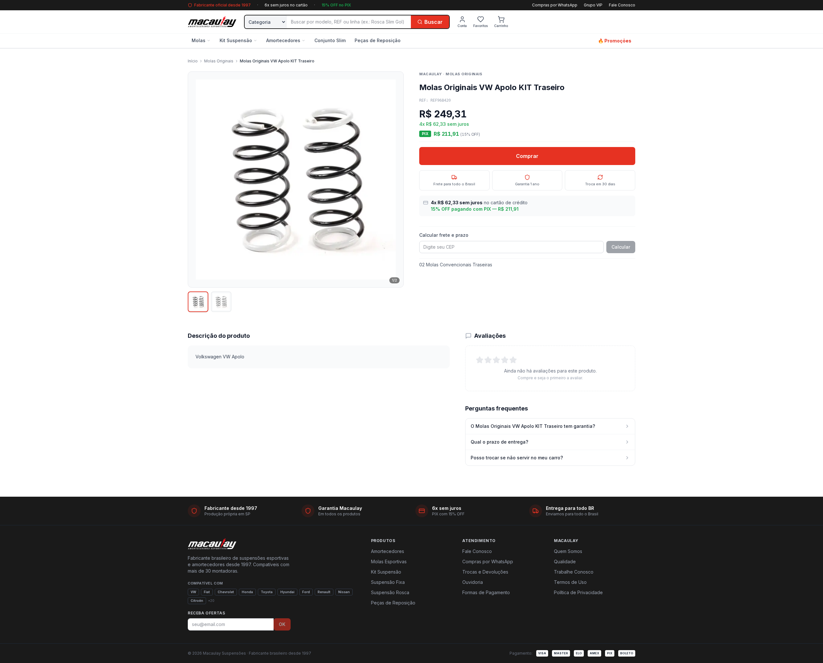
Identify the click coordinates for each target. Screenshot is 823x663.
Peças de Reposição (378, 40)
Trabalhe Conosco (573, 572)
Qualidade (565, 561)
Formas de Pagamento (486, 592)
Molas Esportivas (389, 561)
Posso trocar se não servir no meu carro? (517, 457)
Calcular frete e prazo (443, 235)
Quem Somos (568, 551)
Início (193, 61)
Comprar (527, 156)
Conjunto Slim (330, 40)
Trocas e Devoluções (485, 572)
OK (282, 624)
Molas (198, 40)
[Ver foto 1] (198, 301)
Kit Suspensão (236, 40)
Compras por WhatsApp (554, 5)
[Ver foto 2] (221, 301)
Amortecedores (283, 40)
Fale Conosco (622, 5)
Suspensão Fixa (388, 582)
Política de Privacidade (578, 592)
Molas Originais (218, 61)
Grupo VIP (593, 5)
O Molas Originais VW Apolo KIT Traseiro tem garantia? (533, 426)
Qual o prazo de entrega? (499, 442)
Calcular (620, 247)
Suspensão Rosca (390, 592)
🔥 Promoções (614, 40)
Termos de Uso (570, 582)
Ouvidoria (472, 582)
